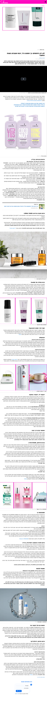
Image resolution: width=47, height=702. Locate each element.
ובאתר (25, 479)
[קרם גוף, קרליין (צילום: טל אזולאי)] (23, 133)
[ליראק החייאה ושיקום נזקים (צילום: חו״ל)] (23, 256)
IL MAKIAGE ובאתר (23, 538)
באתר (20, 334)
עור (37, 677)
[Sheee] (4, 1)
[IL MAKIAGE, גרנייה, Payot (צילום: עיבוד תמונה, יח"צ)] (23, 496)
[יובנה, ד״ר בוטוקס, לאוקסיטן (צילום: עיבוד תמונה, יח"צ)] (23, 378)
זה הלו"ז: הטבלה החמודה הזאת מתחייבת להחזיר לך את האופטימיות (29, 104)
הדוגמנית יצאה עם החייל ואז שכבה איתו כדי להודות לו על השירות (30, 106)
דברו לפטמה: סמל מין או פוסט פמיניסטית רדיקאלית (33, 103)
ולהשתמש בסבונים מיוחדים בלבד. (34, 100)
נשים (44, 677)
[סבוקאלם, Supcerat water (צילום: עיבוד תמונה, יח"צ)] (23, 312)
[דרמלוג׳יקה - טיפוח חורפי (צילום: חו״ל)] (23, 605)
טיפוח (42, 677)
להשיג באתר (14, 359)
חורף (39, 677)
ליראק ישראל (13, 228)
